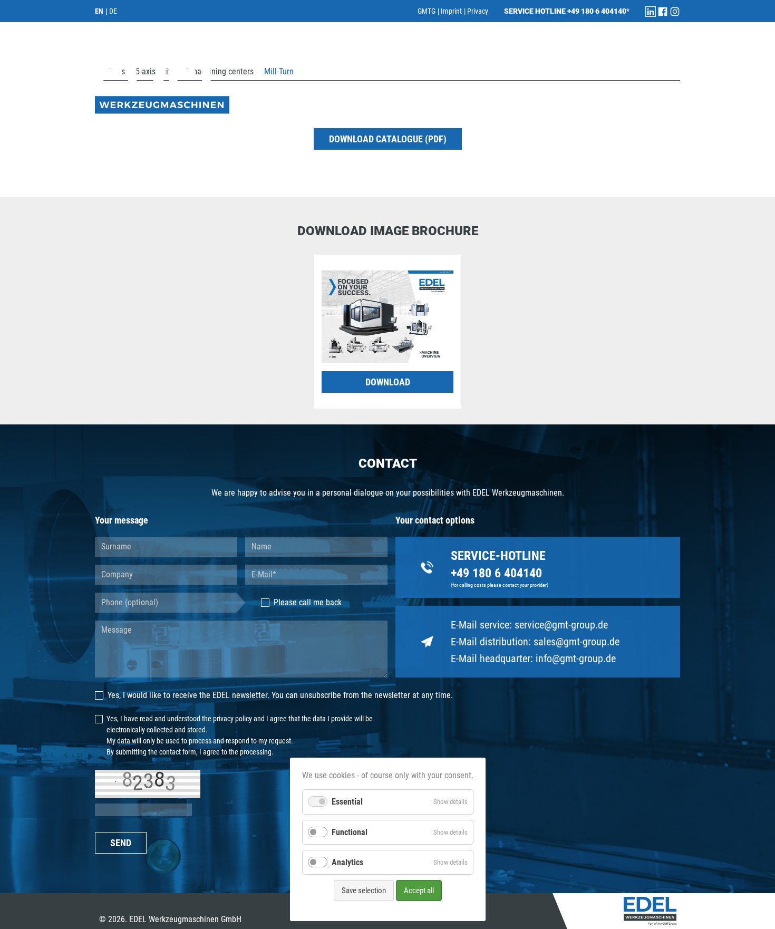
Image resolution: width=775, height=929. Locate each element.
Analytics (347, 862)
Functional (349, 832)
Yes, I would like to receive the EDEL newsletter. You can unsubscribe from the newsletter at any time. (280, 695)
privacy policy (232, 718)
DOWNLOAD (387, 382)
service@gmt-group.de (561, 624)
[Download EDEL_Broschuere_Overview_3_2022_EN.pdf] (387, 316)
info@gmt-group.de (576, 658)
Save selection (364, 890)
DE (113, 11)
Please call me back (308, 602)
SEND (120, 842)
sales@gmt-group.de (576, 641)
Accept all (419, 890)
